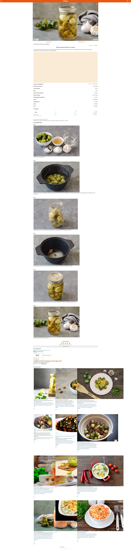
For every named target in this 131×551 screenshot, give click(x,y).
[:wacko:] (42, 361)
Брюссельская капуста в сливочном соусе (85, 486)
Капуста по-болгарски (38, 486)
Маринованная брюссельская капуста (41, 399)
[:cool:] (47, 361)
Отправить (44, 363)
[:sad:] (41, 361)
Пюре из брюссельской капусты (61, 476)
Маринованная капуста (38, 350)
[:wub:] (56, 361)
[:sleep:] (57, 361)
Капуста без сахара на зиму (82, 531)
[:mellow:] (54, 361)
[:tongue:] (52, 361)
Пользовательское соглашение (65, 548)
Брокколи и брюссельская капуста (61, 521)
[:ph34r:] (36, 361)
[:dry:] (58, 361)
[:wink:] (38, 361)
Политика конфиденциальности (65, 549)
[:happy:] (43, 361)
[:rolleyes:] (46, 361)
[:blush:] (50, 361)
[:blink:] (40, 361)
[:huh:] (61, 361)
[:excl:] (37, 361)
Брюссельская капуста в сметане (83, 399)
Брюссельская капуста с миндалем (61, 399)
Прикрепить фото (37, 363)
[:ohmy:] (35, 361)
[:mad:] (34, 361)
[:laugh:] (59, 361)
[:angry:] (53, 361)
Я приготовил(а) (65, 346)
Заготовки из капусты (46, 350)
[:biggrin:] (48, 361)
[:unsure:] (45, 361)
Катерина (95, 45)
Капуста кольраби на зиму (38, 531)
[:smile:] (51, 361)
